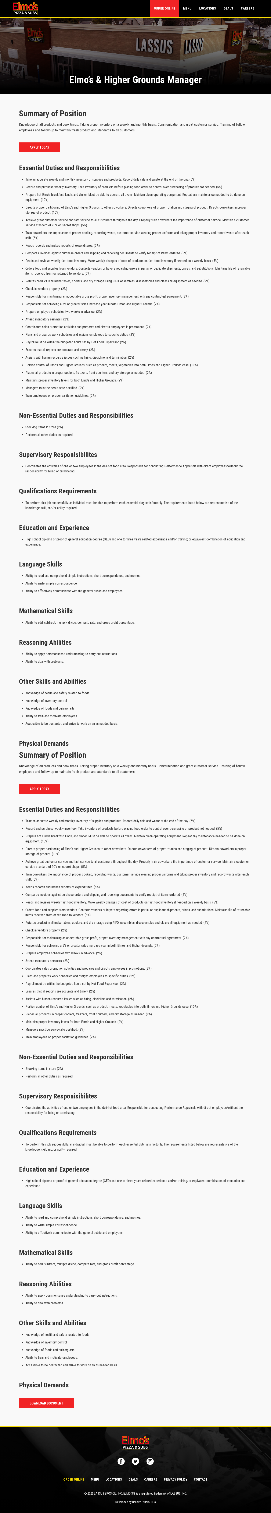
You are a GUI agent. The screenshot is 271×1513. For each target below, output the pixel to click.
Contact (201, 1479)
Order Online (164, 8)
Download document (46, 1403)
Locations (207, 8)
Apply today (39, 147)
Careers (247, 8)
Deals (228, 8)
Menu (187, 8)
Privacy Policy (175, 1479)
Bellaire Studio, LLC (144, 1502)
